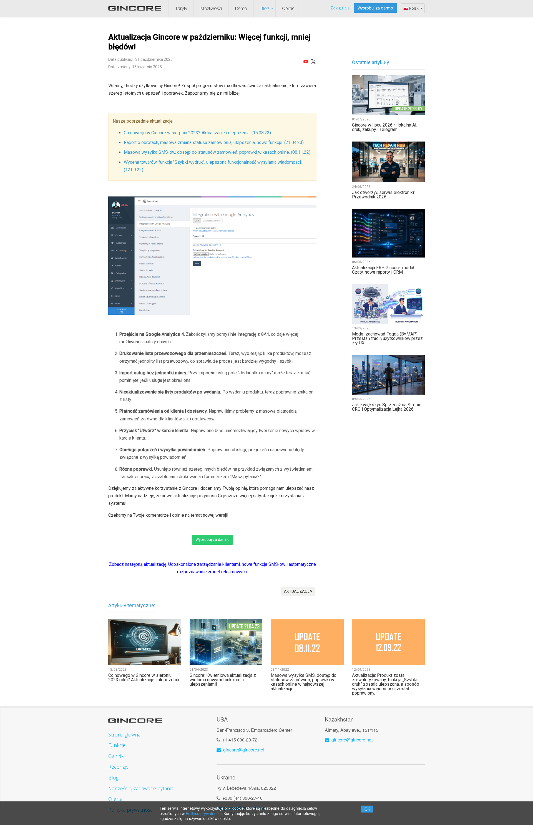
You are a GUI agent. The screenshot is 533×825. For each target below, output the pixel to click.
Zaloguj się (340, 8)
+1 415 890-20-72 (239, 739)
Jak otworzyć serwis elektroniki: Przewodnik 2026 (383, 194)
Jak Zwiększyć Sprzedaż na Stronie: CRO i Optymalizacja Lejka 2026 (387, 407)
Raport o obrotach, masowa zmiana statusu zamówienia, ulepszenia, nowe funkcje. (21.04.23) (214, 142)
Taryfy (181, 8)
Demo (241, 8)
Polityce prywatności (203, 813)
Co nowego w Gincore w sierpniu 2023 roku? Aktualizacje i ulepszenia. (144, 677)
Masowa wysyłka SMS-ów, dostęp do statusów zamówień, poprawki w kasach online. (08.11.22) (217, 152)
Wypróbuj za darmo (375, 8)
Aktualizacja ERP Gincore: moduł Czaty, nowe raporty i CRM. (383, 270)
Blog (264, 8)
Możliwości (211, 8)
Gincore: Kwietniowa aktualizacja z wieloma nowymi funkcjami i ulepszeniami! (223, 680)
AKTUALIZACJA (298, 591)
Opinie (288, 8)
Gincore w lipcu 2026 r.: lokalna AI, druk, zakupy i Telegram (384, 127)
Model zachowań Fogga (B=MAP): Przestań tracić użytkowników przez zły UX (387, 338)
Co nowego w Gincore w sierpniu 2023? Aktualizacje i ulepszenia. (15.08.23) (197, 132)
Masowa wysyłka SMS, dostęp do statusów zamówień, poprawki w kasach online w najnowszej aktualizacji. (303, 682)
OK (367, 809)
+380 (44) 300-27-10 (242, 798)
